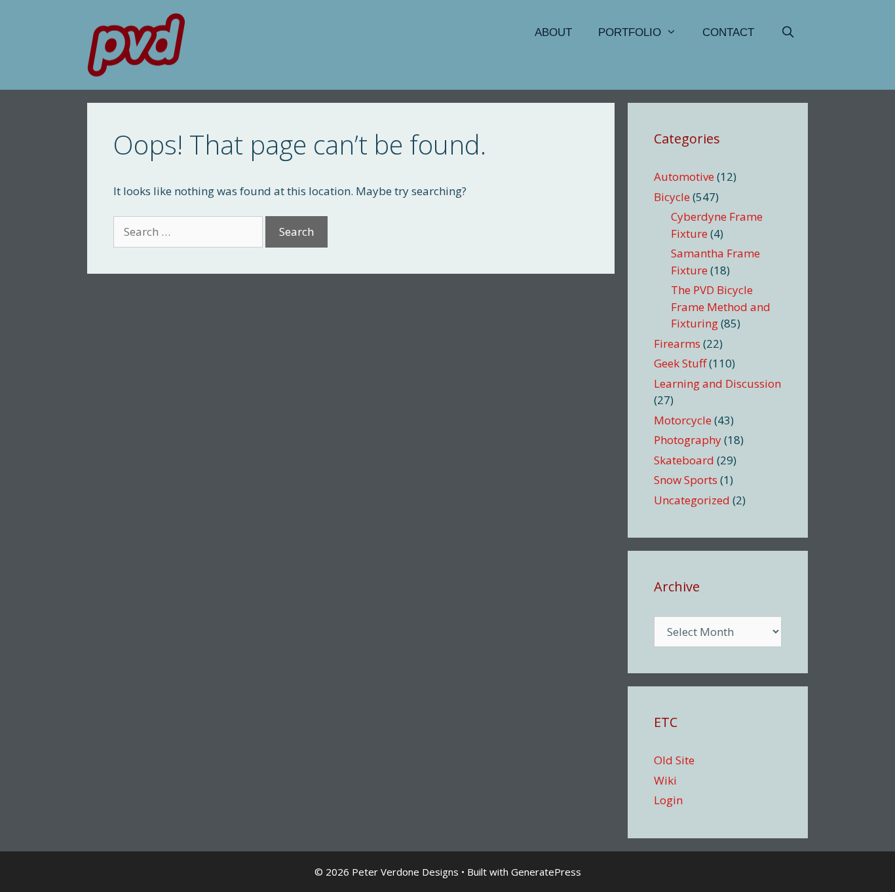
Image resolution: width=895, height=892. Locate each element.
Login (668, 800)
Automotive (684, 176)
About (553, 32)
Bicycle (672, 196)
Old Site (674, 760)
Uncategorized (692, 500)
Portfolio (629, 32)
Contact (728, 32)
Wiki (665, 780)
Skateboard (684, 460)
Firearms (677, 343)
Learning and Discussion (717, 383)
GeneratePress (546, 871)
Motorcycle (683, 420)
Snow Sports (685, 479)
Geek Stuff (680, 363)
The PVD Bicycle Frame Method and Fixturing (721, 306)
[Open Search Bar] (787, 32)
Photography (687, 439)
